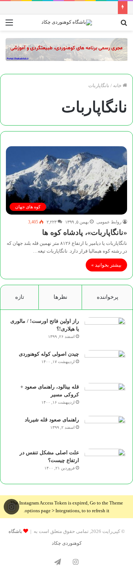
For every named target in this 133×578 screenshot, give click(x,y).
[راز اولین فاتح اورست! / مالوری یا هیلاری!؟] (105, 331)
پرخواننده (107, 297)
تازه (19, 297)
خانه (118, 85)
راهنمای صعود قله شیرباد (52, 420)
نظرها (60, 297)
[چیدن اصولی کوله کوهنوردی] (105, 364)
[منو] (9, 25)
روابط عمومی (109, 222)
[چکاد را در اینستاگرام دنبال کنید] (11, 507)
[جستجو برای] (123, 25)
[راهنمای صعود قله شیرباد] (105, 430)
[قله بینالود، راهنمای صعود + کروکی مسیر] (105, 397)
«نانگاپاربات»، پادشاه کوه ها (84, 232)
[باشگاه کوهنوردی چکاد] (66, 22)
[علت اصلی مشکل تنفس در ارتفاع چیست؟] (105, 462)
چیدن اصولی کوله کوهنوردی (49, 354)
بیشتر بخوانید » (106, 265)
